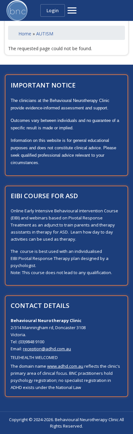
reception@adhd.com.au (47, 349)
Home (24, 34)
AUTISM (44, 34)
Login (52, 10)
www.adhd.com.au (65, 366)
